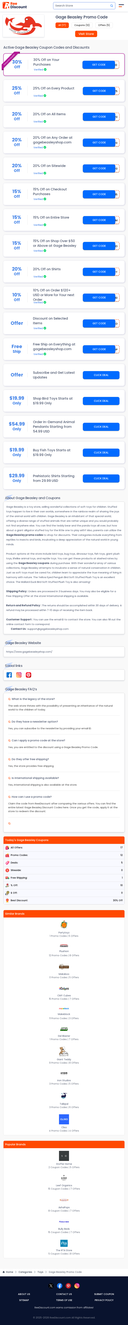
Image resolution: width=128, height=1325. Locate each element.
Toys (40, 1272)
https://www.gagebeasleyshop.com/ (29, 651)
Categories (25, 1272)
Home (9, 1272)
